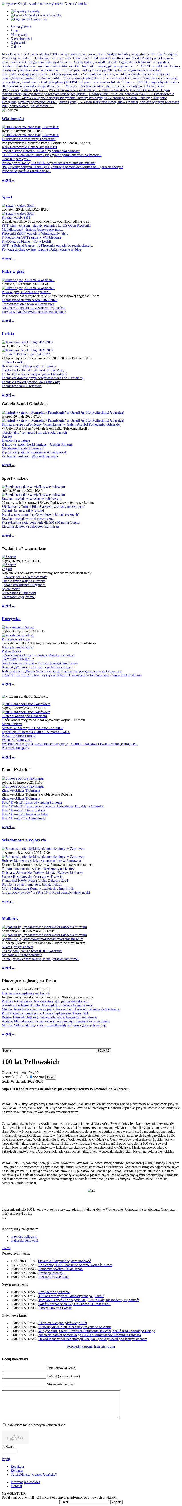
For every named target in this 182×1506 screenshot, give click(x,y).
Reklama (17, 1470)
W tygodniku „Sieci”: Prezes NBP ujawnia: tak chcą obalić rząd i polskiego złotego (96, 1331)
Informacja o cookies (25, 1482)
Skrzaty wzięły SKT (16, 217)
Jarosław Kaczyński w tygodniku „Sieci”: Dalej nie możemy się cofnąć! (88, 1300)
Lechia (8, 333)
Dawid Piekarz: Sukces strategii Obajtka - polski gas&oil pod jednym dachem (92, 1339)
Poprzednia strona (79, 1346)
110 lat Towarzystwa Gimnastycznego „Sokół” (71, 1296)
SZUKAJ (103, 1050)
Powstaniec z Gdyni (16, 639)
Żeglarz (7, 569)
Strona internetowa (60, 1384)
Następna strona (103, 1346)
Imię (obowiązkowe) (61, 1368)
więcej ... (8, 180)
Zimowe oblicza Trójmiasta (21, 790)
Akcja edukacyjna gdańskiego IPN (62, 1323)
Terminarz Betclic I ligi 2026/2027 (26, 354)
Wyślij (6, 1459)
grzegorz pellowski (24, 1236)
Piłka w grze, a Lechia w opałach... (26, 292)
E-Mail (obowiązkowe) (63, 1376)
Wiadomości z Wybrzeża (24, 840)
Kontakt (16, 1486)
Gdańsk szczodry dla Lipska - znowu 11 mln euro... (74, 1304)
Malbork (10, 918)
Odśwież (8, 1447)
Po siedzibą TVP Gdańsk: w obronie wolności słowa (75, 1265)
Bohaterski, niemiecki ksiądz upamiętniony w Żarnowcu (41, 860)
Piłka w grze (13, 271)
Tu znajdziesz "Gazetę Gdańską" (34, 1474)
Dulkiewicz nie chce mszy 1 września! (29, 139)
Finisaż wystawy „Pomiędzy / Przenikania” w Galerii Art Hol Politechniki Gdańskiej (61, 424)
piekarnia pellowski (24, 1240)
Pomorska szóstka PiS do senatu (60, 1269)
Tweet (6, 1248)
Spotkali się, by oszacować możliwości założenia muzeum (42, 939)
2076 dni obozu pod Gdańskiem (24, 716)
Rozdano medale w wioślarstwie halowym (31, 498)
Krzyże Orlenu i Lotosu (55, 1308)
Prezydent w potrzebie (54, 1292)
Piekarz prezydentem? (53, 1277)
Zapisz (116, 1502)
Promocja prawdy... (52, 1273)
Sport (7, 197)
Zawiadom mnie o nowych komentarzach (36, 1425)
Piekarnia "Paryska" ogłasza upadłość (64, 1261)
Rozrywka (11, 618)
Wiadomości (13, 118)
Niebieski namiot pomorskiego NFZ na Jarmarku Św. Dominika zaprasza (89, 1335)
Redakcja (17, 1466)
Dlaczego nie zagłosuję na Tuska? (25, 993)
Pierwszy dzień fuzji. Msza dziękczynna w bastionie (74, 1327)
